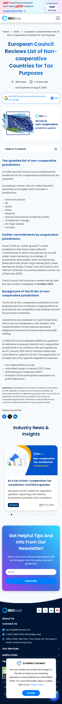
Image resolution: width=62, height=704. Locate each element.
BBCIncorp (20, 81)
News (17, 31)
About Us (8, 618)
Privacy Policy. (37, 685)
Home (6, 31)
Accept (31, 693)
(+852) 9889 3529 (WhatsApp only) (23, 634)
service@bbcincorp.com (18, 630)
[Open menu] (58, 18)
